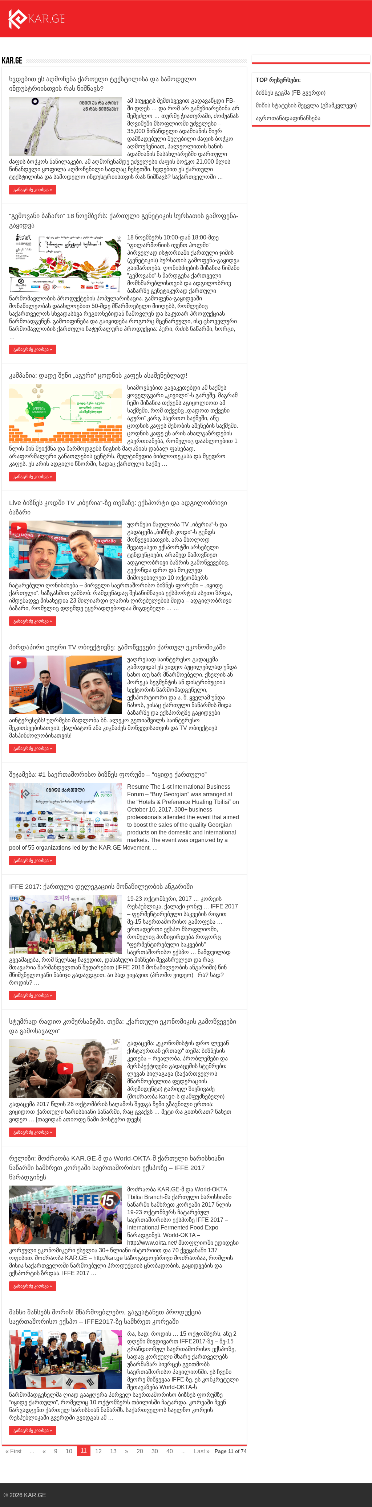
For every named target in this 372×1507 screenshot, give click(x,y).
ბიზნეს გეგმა (273, 93)
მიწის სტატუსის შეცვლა (287, 105)
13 (113, 1451)
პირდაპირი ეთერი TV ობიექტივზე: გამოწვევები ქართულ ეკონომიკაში (117, 647)
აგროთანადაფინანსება (288, 118)
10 (69, 1451)
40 (169, 1451)
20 (140, 1451)
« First (13, 1451)
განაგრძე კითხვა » (32, 189)
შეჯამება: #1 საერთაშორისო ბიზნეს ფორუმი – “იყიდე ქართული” (108, 774)
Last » (202, 1451)
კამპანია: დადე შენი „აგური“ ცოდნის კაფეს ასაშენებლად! (98, 375)
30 (154, 1451)
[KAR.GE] (41, 17)
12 (98, 1451)
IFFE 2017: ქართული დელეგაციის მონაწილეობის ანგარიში (101, 886)
